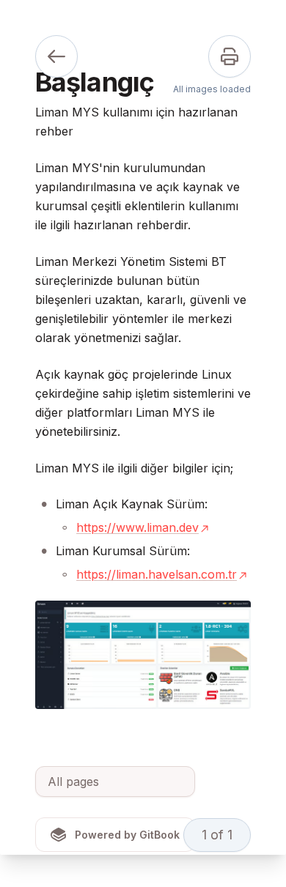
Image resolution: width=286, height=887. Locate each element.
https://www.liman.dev (137, 527)
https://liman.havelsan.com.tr (156, 574)
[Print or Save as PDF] (229, 56)
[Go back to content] (56, 56)
